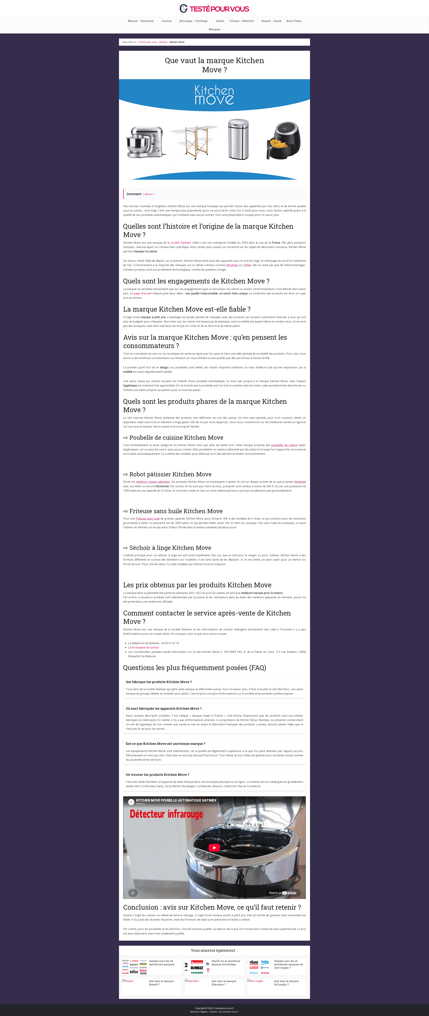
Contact (213, 1011)
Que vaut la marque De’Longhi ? (286, 982)
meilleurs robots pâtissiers (153, 482)
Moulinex (232, 265)
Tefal (246, 265)
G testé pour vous (147, 42)
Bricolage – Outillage (193, 21)
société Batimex (181, 242)
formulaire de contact (145, 647)
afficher (148, 194)
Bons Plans (294, 21)
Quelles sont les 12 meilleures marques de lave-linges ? (288, 964)
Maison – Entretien (141, 21)
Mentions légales (199, 1011)
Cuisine (167, 21)
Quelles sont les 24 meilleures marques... (162, 962)
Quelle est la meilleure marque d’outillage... (226, 962)
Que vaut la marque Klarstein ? (224, 982)
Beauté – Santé (272, 21)
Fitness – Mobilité (241, 21)
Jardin (220, 21)
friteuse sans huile (148, 518)
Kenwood (300, 482)
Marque (163, 42)
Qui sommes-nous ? (229, 1011)
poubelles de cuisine (284, 445)
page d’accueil (142, 293)
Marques (214, 29)
